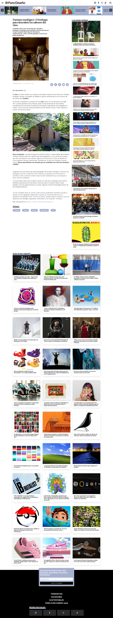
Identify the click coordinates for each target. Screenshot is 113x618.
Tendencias (40, 3)
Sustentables (60, 3)
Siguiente (110, 10)
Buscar (110, 3)
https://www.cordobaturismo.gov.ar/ (40, 202)
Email (64, 84)
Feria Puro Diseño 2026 (74, 3)
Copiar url (68, 84)
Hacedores (49, 3)
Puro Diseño (19, 90)
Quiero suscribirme (56, 583)
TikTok (106, 3)
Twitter (102, 3)
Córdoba (16, 210)
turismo (34, 210)
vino (53, 210)
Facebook (99, 3)
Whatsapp (52, 84)
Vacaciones (44, 210)
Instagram (95, 3)
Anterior (2, 10)
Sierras (26, 210)
